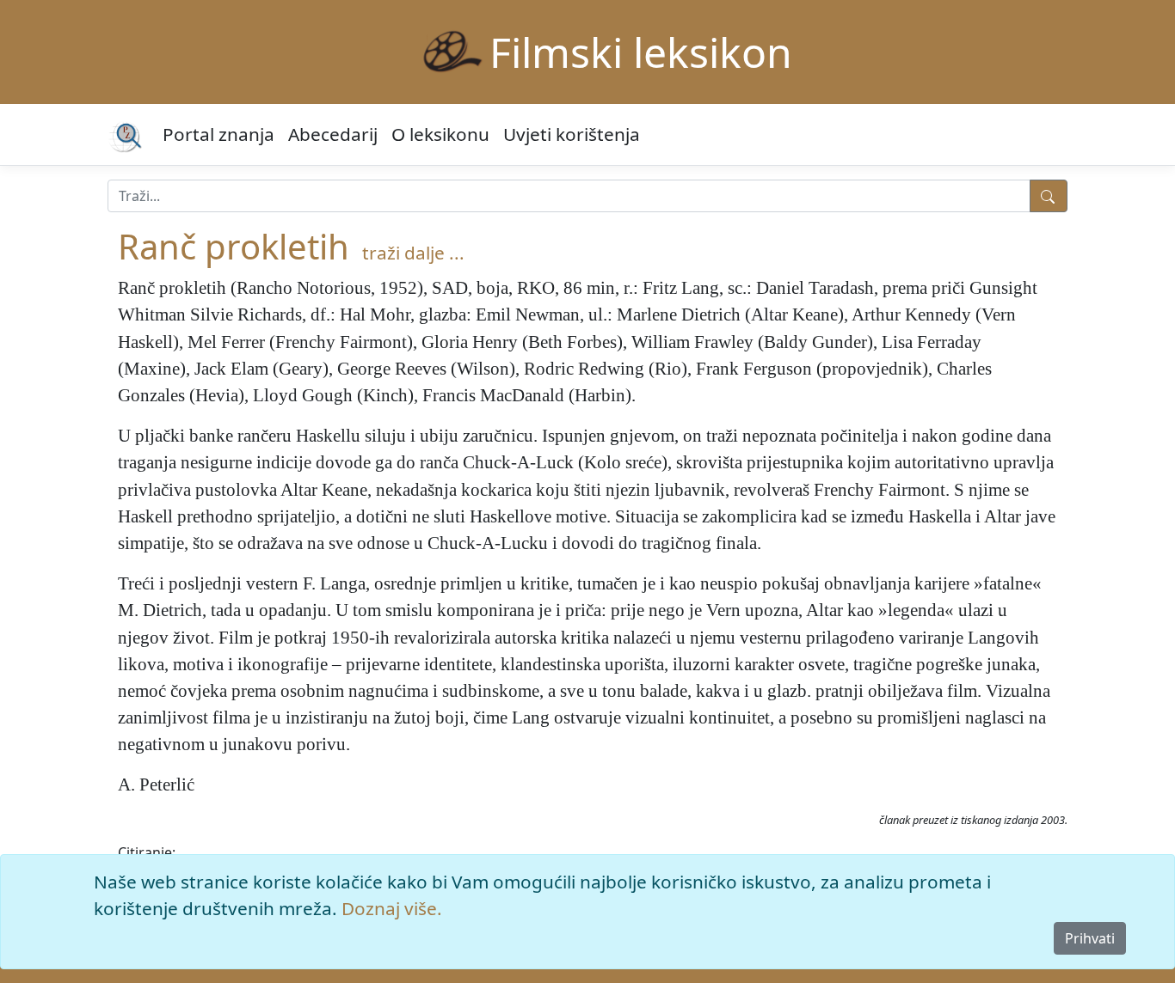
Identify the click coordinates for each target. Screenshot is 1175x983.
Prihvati (1090, 938)
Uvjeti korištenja (571, 134)
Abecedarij (333, 134)
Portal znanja (218, 134)
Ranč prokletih (233, 246)
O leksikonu (440, 134)
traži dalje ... (413, 253)
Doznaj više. (391, 908)
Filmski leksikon (640, 52)
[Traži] (1048, 196)
